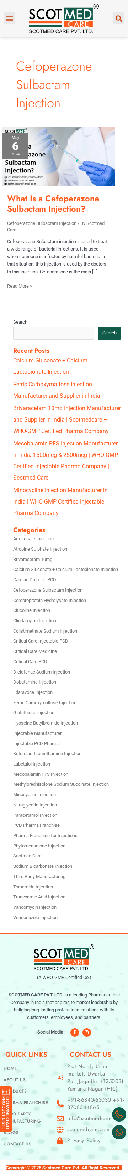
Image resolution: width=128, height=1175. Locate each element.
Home (10, 1068)
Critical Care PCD (30, 661)
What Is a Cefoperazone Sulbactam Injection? (53, 203)
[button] (9, 18)
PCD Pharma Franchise (36, 825)
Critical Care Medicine (35, 651)
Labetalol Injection (31, 764)
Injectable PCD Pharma (36, 743)
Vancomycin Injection (35, 907)
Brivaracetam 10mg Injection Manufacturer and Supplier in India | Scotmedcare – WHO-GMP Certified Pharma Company (67, 419)
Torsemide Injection (33, 887)
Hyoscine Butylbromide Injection (45, 723)
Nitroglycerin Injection (35, 805)
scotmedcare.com (88, 1129)
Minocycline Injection (34, 794)
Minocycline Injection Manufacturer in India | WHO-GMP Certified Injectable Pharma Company (60, 501)
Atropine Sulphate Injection (40, 549)
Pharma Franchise (26, 1102)
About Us (15, 1080)
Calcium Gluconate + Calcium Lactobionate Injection (65, 569)
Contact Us (17, 1144)
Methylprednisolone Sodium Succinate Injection (61, 784)
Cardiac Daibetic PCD (34, 579)
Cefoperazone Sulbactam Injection (41, 223)
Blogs (11, 1132)
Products (15, 1091)
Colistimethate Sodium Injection (45, 631)
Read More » (19, 285)
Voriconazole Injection (35, 917)
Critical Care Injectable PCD (40, 641)
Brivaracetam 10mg (32, 559)
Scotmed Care (27, 856)
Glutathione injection (33, 712)
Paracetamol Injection (35, 815)
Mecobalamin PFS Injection (40, 774)
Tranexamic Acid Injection (39, 897)
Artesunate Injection (33, 538)
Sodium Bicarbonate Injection (42, 866)
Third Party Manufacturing (39, 876)
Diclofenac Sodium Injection (41, 672)
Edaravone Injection (33, 692)
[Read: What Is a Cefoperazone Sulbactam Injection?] (58, 156)
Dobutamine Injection (34, 682)
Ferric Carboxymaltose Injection (44, 702)
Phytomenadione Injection (39, 846)
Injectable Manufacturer (37, 733)
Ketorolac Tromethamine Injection (47, 753)
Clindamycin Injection (34, 620)
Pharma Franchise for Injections (45, 835)
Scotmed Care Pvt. (61, 1167)
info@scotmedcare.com (95, 1118)
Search (20, 322)
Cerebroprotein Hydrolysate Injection (49, 600)
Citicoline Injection (31, 610)
